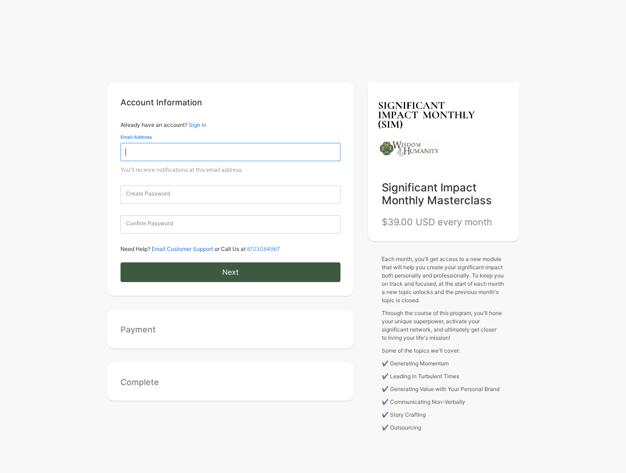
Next (230, 272)
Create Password (148, 193)
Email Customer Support (182, 248)
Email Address (136, 137)
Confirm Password (149, 223)
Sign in (197, 124)
